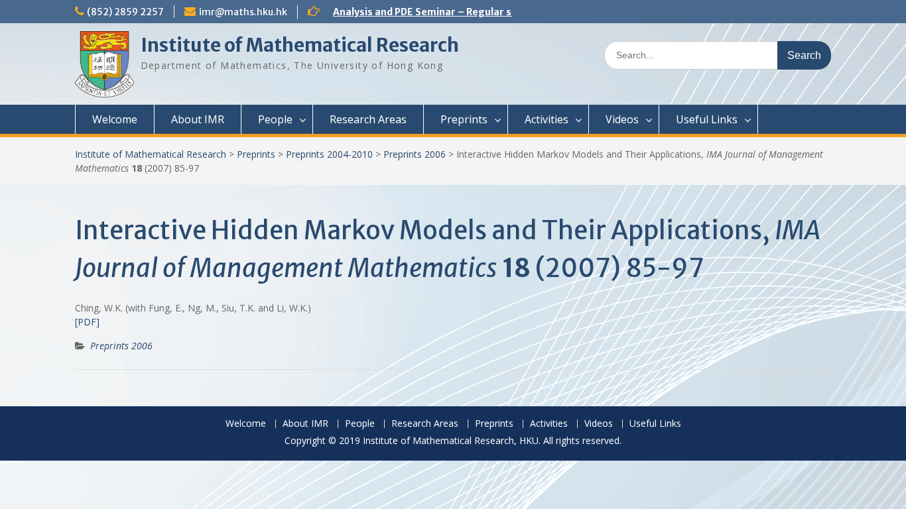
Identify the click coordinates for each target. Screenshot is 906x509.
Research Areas (368, 119)
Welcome (114, 119)
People (275, 119)
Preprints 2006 (414, 154)
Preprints (463, 119)
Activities (546, 119)
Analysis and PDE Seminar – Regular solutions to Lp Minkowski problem (502, 12)
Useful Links (707, 119)
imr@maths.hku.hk (243, 12)
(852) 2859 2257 (125, 12)
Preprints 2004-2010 (329, 154)
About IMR (197, 119)
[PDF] (87, 321)
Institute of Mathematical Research (300, 45)
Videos (622, 119)
